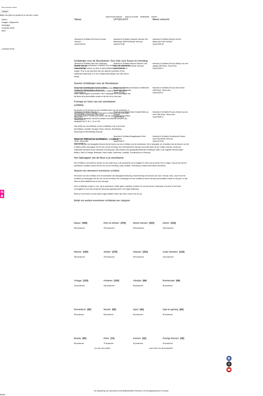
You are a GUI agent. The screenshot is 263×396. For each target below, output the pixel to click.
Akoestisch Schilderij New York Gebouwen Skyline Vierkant (90, 65)
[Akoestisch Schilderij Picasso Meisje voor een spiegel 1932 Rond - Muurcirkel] (160, 54)
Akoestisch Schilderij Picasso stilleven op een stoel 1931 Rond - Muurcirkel (170, 113)
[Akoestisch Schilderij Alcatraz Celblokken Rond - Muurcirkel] (82, 130)
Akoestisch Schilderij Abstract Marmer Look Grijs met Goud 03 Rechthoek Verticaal (130, 65)
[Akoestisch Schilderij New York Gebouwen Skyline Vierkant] (82, 54)
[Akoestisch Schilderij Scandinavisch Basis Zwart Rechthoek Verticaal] (160, 127)
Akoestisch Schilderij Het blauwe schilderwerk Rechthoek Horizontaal (131, 89)
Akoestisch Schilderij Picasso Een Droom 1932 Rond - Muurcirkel (169, 89)
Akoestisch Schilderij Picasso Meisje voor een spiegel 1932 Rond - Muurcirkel (170, 65)
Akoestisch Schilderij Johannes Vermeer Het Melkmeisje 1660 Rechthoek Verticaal (131, 40)
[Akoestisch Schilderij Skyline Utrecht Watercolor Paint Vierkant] (160, 30)
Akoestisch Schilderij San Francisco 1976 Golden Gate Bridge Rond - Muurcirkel (90, 89)
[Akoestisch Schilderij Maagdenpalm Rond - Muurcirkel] (121, 127)
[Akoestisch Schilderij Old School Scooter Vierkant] (82, 30)
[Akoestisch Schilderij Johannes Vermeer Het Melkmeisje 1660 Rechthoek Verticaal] (121, 30)
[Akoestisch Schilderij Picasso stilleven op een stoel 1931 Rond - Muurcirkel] (160, 103)
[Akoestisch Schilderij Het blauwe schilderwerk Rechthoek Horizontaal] (121, 79)
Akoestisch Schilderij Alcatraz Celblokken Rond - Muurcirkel (90, 140)
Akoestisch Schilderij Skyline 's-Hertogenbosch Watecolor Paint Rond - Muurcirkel (89, 114)
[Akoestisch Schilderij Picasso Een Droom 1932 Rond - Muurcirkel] (160, 79)
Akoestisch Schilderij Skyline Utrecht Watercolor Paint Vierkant (167, 40)
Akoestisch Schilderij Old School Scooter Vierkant (90, 40)
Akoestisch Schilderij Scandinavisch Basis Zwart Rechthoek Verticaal (169, 137)
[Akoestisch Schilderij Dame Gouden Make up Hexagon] (121, 103)
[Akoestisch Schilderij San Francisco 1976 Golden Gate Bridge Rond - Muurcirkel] (82, 79)
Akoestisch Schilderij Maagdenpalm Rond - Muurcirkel (130, 137)
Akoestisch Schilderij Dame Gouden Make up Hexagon (131, 113)
